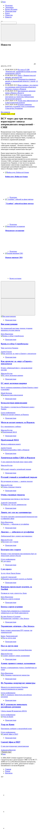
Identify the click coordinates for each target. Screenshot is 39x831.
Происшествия (10, 11)
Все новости (5, 112)
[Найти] (18, 32)
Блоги (7, 13)
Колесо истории (15, 278)
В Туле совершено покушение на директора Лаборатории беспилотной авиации (19, 97)
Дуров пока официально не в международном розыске (21, 101)
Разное (7, 771)
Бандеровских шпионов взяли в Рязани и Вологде (20, 92)
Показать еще (6, 752)
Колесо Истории (11, 9)
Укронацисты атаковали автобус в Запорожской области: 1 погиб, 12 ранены (21, 81)
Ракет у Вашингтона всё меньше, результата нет (20, 76)
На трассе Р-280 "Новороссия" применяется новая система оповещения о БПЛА (20, 71)
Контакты (8, 773)
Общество (9, 15)
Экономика (9, 7)
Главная (8, 769)
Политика (9, 5)
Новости (8, 17)
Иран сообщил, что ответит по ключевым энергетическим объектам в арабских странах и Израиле (21, 87)
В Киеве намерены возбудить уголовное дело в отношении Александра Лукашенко (20, 106)
